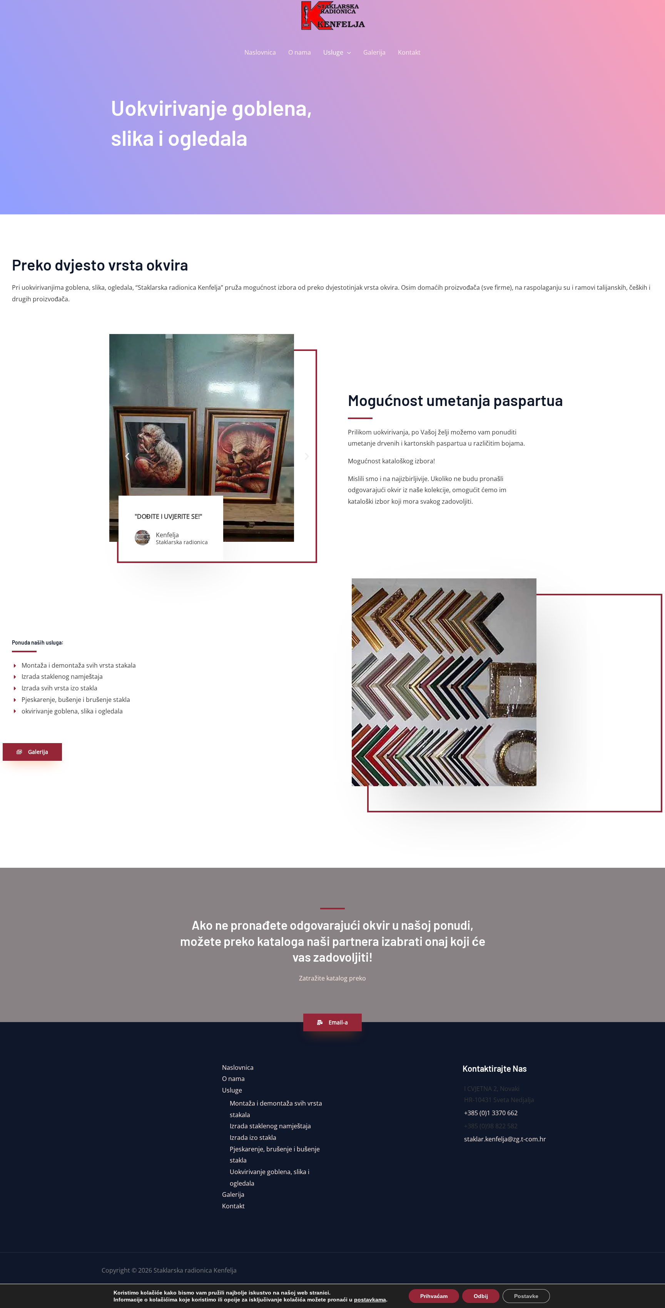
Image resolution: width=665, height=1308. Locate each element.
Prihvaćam (434, 1296)
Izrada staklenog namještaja (270, 1126)
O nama (299, 52)
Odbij (481, 1296)
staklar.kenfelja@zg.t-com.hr (505, 1139)
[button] (347, 52)
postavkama (370, 1299)
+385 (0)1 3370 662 (491, 1113)
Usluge (333, 52)
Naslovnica (260, 52)
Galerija (374, 52)
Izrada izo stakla (253, 1137)
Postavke (526, 1296)
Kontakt (409, 52)
